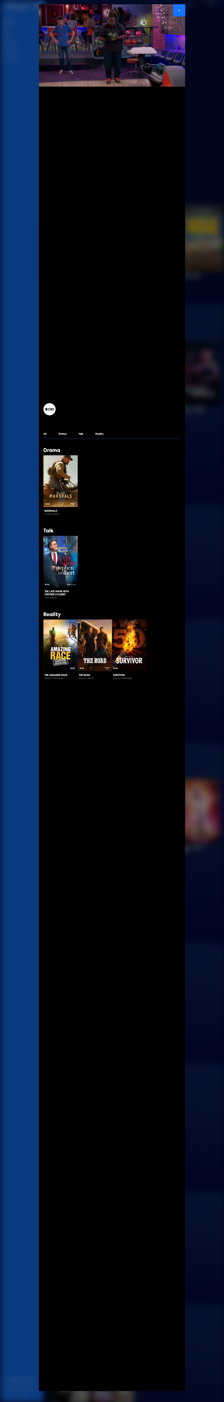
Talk (81, 434)
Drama (62, 434)
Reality (99, 434)
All (44, 434)
